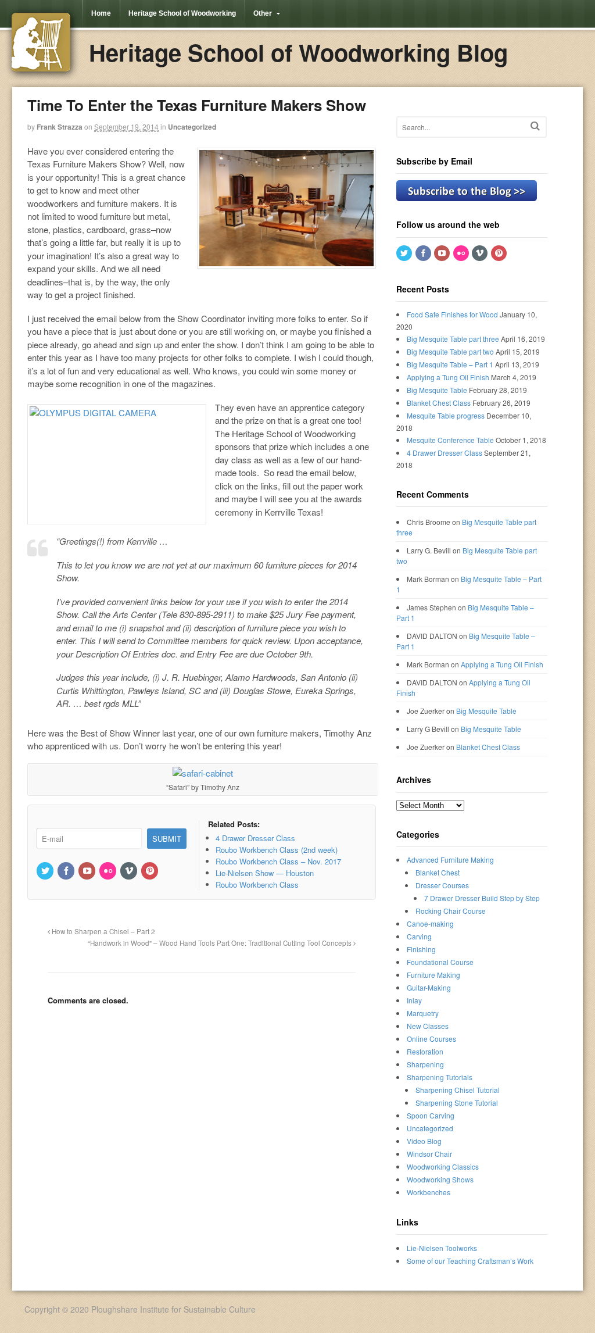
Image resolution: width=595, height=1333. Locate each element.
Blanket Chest (437, 872)
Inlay (414, 1000)
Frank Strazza (60, 126)
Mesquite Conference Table (450, 440)
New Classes (428, 1026)
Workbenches (428, 1192)
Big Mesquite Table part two (450, 351)
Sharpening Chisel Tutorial (457, 1090)
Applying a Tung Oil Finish (448, 377)
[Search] (535, 126)
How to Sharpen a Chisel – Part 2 (102, 931)
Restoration (425, 1051)
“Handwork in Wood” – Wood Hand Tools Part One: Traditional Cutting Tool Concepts (220, 943)
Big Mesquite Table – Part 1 (450, 364)
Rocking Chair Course (450, 911)
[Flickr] (108, 871)
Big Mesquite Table (437, 390)
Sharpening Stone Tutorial (456, 1102)
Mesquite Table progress (446, 415)
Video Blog (424, 1141)
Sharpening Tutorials (439, 1077)
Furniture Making (433, 975)
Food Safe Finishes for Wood (452, 314)
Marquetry (423, 1013)
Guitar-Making (429, 987)
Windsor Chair (429, 1154)
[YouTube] (87, 871)
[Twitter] (46, 871)
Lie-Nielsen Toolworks (442, 1248)
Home (101, 13)
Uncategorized (192, 126)
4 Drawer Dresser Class (444, 453)
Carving (419, 936)
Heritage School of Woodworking (182, 13)
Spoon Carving (430, 1115)
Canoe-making (430, 923)
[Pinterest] (150, 871)
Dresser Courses (442, 885)
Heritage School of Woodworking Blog (298, 52)
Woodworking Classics (443, 1166)
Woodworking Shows (440, 1179)
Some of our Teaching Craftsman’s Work (470, 1261)
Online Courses (431, 1038)
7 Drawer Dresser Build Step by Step (482, 898)
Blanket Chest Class (439, 403)
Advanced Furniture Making (450, 859)
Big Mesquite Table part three (453, 339)
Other (262, 13)
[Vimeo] (129, 871)
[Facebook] (67, 871)
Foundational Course (440, 962)
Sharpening (425, 1064)
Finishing (421, 949)
